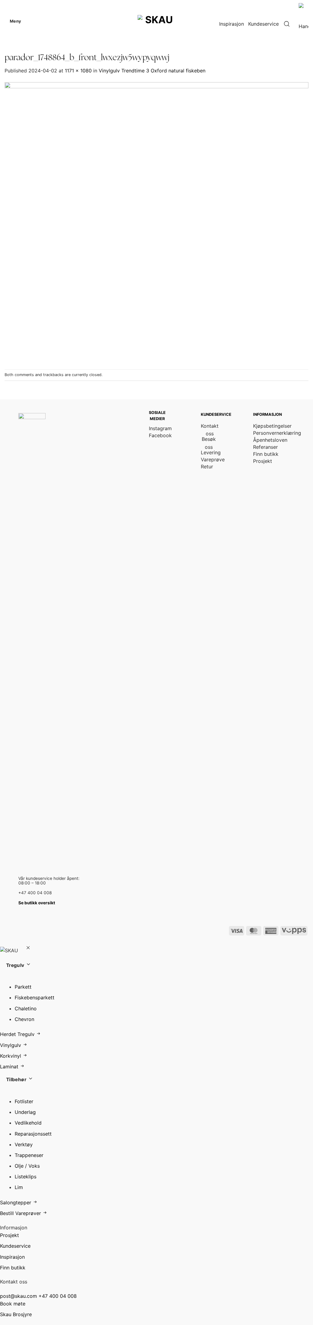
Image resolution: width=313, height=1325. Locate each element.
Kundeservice (263, 24)
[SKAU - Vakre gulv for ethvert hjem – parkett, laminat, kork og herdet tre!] (156, 21)
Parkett (23, 987)
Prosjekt (9, 1235)
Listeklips (25, 1176)
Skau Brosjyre (16, 1314)
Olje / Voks (27, 1166)
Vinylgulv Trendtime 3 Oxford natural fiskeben (152, 71)
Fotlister (24, 1101)
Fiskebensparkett (34, 997)
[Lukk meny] (28, 948)
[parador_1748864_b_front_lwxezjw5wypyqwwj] (156, 221)
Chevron (24, 1019)
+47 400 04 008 (58, 1296)
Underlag (25, 1112)
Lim (19, 1187)
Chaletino (26, 1008)
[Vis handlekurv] (303, 24)
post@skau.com (18, 1296)
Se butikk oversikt (36, 902)
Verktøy (24, 1144)
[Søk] (286, 24)
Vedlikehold (28, 1123)
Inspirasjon (231, 24)
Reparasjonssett (33, 1134)
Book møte (12, 1304)
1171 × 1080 (78, 71)
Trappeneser (29, 1155)
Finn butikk (12, 1268)
